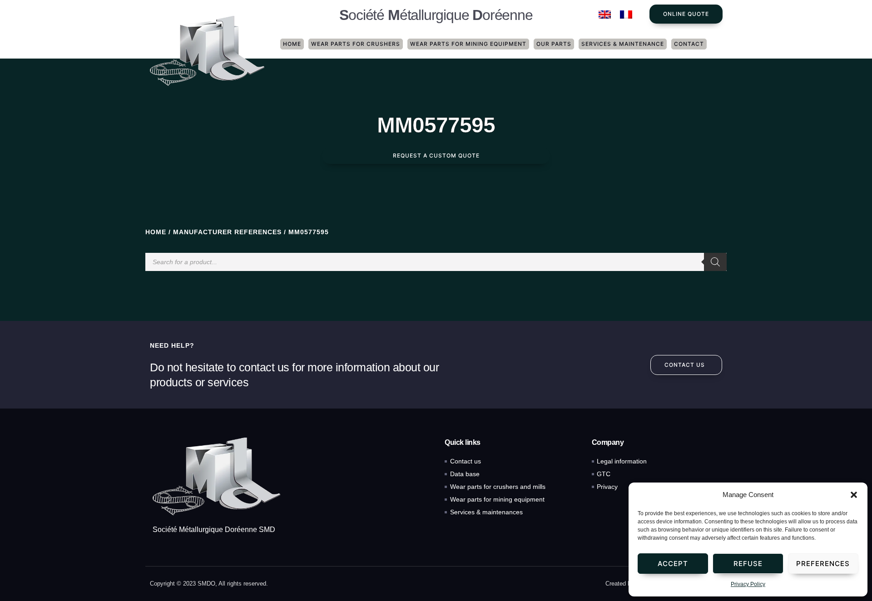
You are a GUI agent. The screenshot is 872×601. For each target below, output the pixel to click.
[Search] (715, 262)
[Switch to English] (604, 14)
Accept (673, 563)
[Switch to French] (626, 14)
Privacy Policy (748, 584)
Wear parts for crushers (355, 43)
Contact (689, 43)
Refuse (748, 563)
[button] (853, 494)
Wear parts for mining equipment (468, 43)
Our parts (553, 43)
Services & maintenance (622, 43)
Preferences (823, 563)
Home (292, 43)
